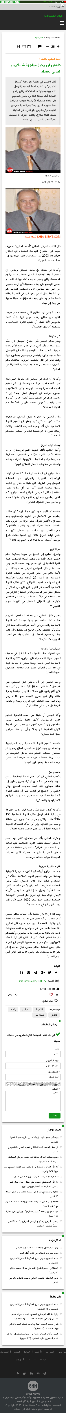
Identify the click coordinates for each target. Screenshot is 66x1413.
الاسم (57, 1049)
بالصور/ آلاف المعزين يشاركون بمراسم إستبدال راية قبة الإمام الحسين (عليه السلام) (32, 1336)
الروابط (27, 1352)
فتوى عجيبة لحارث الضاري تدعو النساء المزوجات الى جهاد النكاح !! (33, 1326)
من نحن (62, 1352)
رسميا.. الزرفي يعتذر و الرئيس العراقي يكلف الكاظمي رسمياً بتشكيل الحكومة (33, 1223)
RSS (18, 1360)
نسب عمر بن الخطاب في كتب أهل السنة (38, 1253)
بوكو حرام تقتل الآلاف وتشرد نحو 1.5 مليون (37, 1248)
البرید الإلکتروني (52, 1060)
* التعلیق (56, 1089)
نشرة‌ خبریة (30, 1360)
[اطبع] (18, 47)
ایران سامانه (19, 1409)
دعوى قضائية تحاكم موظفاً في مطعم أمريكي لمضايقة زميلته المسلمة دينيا (33, 1159)
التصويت (4, 1352)
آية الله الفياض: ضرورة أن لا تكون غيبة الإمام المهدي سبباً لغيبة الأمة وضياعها (31, 1169)
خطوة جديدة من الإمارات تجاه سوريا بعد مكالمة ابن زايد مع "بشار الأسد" (31, 1204)
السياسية (39, 38)
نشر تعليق (47, 1001)
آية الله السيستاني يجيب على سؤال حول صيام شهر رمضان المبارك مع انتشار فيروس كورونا (33, 1184)
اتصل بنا (50, 1352)
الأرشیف (38, 1352)
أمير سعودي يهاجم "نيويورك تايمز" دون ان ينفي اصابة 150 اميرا (32, 1214)
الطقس (16, 1352)
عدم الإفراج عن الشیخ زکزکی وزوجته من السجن (35, 1177)
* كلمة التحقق (53, 1072)
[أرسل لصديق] (24, 47)
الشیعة (39, 1009)
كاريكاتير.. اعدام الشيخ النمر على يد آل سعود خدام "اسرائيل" (34, 1270)
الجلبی (25, 1009)
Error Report (47, 989)
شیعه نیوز (39, 1015)
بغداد (13, 1009)
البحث (43, 1360)
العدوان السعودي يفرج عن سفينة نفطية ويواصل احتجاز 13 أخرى (31, 1194)
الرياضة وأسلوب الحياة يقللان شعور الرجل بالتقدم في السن (33, 1149)
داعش (54, 1015)
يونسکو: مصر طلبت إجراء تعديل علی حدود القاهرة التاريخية (34, 1139)
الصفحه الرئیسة (53, 38)
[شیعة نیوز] (33, 2)
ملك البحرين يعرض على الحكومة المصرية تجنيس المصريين (34, 1260)
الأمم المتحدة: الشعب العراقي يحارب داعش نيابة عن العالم (33, 1280)
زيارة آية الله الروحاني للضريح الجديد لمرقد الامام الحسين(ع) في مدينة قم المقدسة (35, 1316)
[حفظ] (29, 47)
